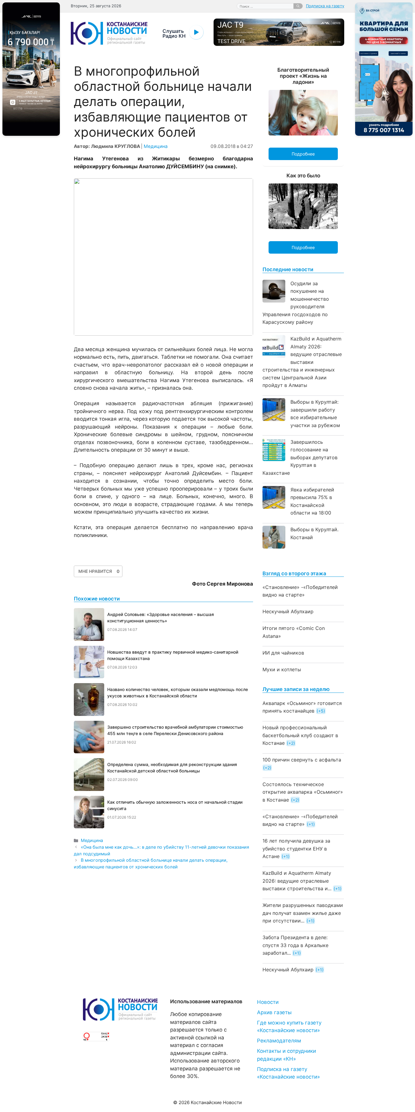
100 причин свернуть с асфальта (301, 760)
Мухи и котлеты (281, 669)
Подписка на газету (325, 5)
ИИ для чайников (283, 653)
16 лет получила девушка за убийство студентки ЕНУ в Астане (296, 848)
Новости (268, 1002)
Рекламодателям (279, 1041)
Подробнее (303, 153)
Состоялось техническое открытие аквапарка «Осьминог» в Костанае (302, 792)
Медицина (156, 146)
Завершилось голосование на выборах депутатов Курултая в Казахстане (300, 457)
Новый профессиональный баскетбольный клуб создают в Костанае (300, 735)
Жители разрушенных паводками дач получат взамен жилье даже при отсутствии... (302, 913)
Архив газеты (274, 1012)
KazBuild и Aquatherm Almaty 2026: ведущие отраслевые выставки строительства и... (296, 880)
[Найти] (298, 6)
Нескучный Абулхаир (288, 611)
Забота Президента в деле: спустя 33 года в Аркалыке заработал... (295, 945)
